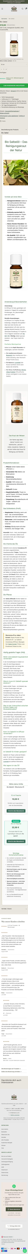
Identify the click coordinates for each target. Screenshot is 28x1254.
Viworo (14, 1239)
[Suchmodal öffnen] (22, 8)
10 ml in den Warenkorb (16, 811)
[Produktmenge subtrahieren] (1, 69)
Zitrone (23, 370)
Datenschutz (4, 1172)
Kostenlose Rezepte (6, 1142)
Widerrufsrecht (4, 113)
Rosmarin (9, 355)
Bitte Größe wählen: (8, 61)
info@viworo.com (14, 1112)
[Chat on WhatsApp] (25, 1251)
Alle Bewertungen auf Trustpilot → (11, 1068)
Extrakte (3, 1137)
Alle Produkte (5, 1140)
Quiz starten (4, 1129)
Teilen (3, 121)
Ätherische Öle (5, 1134)
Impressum (4, 1169)
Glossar (3, 1145)
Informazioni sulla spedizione (9, 116)
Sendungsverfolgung (7, 1161)
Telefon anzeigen (14, 1115)
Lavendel (17, 362)
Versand (13, 91)
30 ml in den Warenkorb (16, 841)
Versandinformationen (12, 111)
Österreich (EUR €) (8, 1237)
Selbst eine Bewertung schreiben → (11, 1071)
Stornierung (4, 1175)
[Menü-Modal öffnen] (2, 8)
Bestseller (4, 1132)
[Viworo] (14, 8)
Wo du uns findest (6, 1156)
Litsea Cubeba (10, 372)
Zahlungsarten (5, 1164)
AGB (2, 1167)
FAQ (2, 1148)
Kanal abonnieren (15, 1209)
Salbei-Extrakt (12, 644)
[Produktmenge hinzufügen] (6, 69)
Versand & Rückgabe (7, 1159)
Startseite (4, 18)
